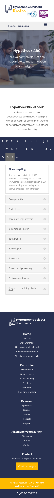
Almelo (27, 414)
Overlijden (27, 387)
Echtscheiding (27, 378)
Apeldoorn (27, 405)
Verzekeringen (27, 374)
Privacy (27, 440)
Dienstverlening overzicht (27, 356)
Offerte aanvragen (27, 466)
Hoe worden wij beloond (27, 347)
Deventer (27, 410)
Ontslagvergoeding (27, 392)
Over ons (27, 338)
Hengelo (27, 419)
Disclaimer (27, 436)
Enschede (20, 10)
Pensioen (27, 383)
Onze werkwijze (27, 342)
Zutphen (27, 423)
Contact (27, 445)
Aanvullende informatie (27, 351)
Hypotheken (27, 369)
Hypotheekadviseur (27, 7)
